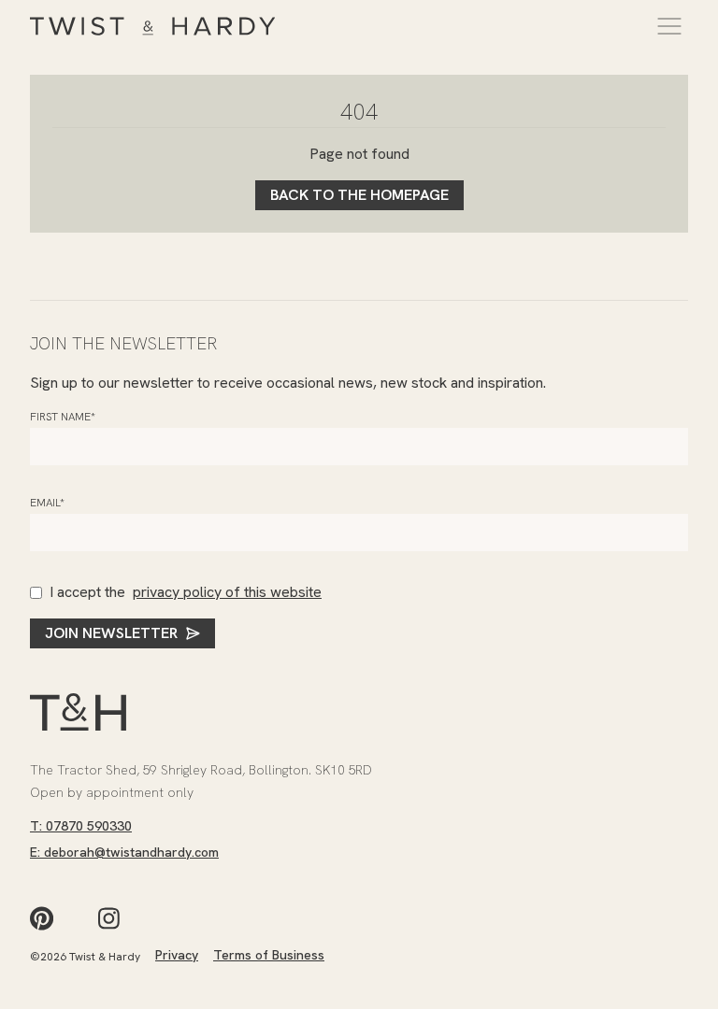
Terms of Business (268, 954)
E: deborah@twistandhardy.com (124, 852)
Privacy (176, 954)
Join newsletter (111, 633)
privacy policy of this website (227, 592)
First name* (62, 416)
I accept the (186, 592)
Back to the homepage (359, 195)
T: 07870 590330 (81, 825)
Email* (47, 502)
